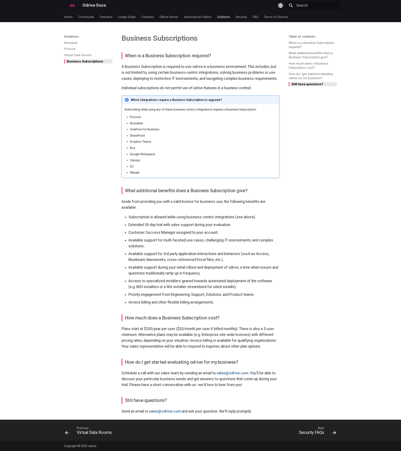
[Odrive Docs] (64, 6)
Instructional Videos (198, 17)
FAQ (255, 17)
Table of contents (302, 36)
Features (147, 17)
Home (68, 17)
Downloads (86, 17)
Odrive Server (169, 17)
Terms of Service (276, 17)
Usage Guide (127, 17)
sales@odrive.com (232, 373)
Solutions (223, 17)
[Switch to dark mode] (280, 5)
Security (241, 17)
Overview (106, 17)
